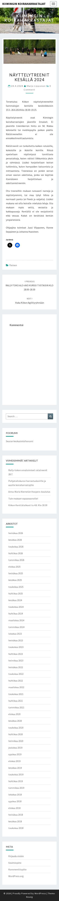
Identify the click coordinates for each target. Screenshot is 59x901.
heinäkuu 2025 (15, 573)
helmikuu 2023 (15, 660)
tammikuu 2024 (16, 627)
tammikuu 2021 (16, 707)
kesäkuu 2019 (15, 767)
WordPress (40, 893)
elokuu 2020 (14, 714)
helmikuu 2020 (15, 740)
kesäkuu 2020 (15, 720)
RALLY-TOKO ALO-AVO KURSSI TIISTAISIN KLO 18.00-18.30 (29, 285)
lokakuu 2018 (15, 794)
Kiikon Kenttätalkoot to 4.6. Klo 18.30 (27, 505)
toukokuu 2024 (15, 606)
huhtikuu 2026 (15, 553)
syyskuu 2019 (14, 754)
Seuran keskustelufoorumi (19, 441)
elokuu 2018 (14, 808)
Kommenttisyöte (17, 869)
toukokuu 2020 (15, 727)
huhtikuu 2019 (15, 781)
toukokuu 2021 (15, 694)
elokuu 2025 (14, 566)
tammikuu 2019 (16, 787)
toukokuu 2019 (15, 774)
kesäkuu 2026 (15, 539)
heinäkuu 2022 (15, 667)
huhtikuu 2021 (15, 700)
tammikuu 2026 (16, 559)
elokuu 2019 (14, 761)
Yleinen (13, 265)
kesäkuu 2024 (15, 600)
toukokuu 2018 (15, 828)
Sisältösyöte (14, 862)
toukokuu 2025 (15, 586)
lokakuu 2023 (15, 633)
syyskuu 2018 (14, 801)
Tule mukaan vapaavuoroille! (23, 498)
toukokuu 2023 (15, 647)
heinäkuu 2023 (15, 640)
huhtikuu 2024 (15, 613)
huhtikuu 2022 (15, 680)
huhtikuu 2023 (15, 653)
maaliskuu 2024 (16, 620)
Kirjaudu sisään (16, 856)
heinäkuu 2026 (15, 533)
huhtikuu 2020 (15, 734)
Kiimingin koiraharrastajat (24, 4)
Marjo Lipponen (36, 86)
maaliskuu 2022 (16, 687)
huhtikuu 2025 (15, 593)
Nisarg (29, 897)
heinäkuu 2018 (15, 814)
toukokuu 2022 (15, 673)
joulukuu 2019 (15, 747)
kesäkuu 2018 (15, 821)
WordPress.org (16, 876)
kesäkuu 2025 (15, 580)
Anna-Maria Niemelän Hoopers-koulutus (29, 491)
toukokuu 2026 (15, 546)
